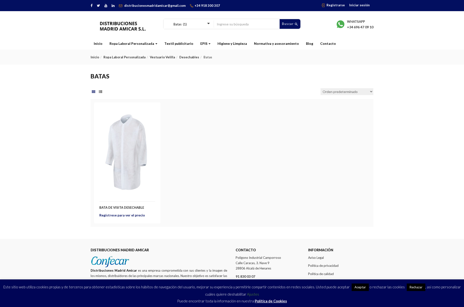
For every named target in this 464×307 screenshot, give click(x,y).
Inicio (98, 43)
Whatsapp (356, 21)
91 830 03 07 (245, 276)
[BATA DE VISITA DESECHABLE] (127, 110)
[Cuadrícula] (93, 91)
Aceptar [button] (360, 287)
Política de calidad (321, 274)
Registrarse (335, 5)
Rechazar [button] (416, 287)
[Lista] (100, 91)
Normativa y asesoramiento (276, 43)
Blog (309, 43)
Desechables (189, 57)
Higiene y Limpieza (232, 43)
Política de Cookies (271, 301)
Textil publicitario (178, 43)
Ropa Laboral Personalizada (132, 43)
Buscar (288, 24)
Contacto (328, 43)
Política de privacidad (323, 266)
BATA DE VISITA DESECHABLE (121, 207)
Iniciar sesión (359, 5)
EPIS (204, 43)
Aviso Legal (316, 258)
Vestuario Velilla (162, 57)
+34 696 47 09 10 (360, 27)
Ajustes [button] (253, 294)
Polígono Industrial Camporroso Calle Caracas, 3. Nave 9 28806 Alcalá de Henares (258, 263)
